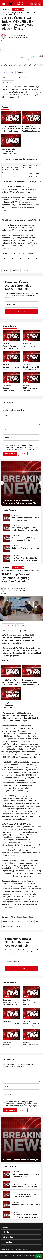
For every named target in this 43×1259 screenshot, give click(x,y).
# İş (37, 921)
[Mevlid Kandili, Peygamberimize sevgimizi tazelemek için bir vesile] (22, 528)
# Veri (19, 926)
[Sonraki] (40, 483)
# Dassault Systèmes (24, 921)
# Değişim (15, 270)
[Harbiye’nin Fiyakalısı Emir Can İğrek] (22, 548)
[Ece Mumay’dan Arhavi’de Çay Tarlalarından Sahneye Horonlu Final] (22, 483)
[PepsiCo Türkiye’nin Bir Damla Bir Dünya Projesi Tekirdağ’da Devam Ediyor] (11, 121)
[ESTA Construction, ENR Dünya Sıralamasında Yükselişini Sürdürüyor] (31, 382)
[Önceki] (3, 483)
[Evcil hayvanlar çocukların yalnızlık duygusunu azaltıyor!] (22, 518)
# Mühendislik (8, 926)
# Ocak (25, 270)
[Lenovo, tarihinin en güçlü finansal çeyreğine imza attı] (11, 144)
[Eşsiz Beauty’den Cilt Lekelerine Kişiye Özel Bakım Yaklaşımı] (31, 360)
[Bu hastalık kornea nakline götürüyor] (22, 1139)
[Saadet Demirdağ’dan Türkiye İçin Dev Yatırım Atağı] (11, 382)
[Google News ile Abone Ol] (9, 72)
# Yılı (33, 270)
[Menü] (4, 4)
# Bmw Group (8, 921)
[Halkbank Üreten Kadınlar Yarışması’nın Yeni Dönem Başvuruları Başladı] (32, 121)
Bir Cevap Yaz (9, 403)
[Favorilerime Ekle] (15, 77)
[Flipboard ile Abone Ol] (20, 72)
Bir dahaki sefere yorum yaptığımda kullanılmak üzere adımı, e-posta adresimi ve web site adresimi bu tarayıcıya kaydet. (22, 447)
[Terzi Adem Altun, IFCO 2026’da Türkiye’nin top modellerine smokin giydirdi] (22, 558)
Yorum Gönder (10, 453)
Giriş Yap (23, 453)
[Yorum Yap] (20, 77)
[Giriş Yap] (36, 4)
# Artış (5, 270)
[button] (32, 4)
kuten (9, 35)
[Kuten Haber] (17, 4)
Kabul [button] (38, 1256)
